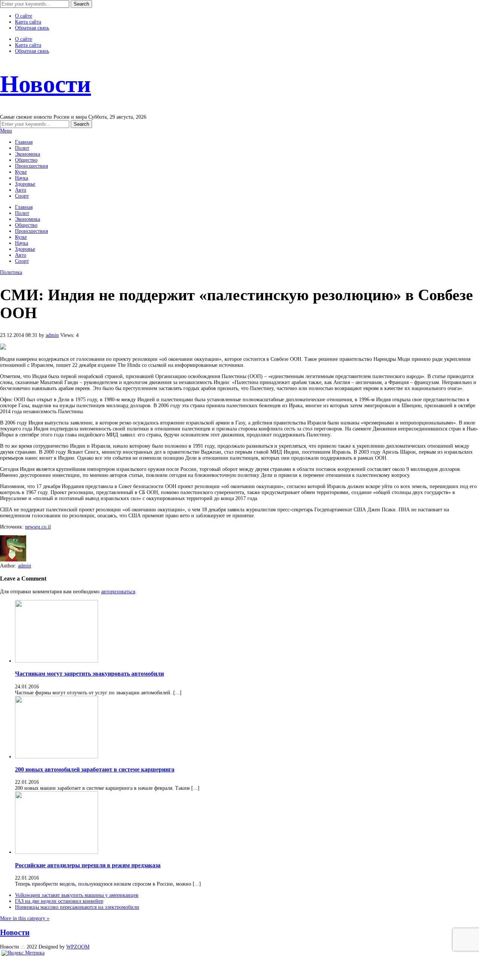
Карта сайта (28, 22)
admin (52, 335)
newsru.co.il (38, 527)
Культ (21, 172)
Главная (24, 142)
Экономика (27, 154)
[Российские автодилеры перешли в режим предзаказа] (56, 852)
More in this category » (24, 918)
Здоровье (25, 184)
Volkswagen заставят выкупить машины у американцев (76, 895)
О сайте (23, 16)
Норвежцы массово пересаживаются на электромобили (77, 907)
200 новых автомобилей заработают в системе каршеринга (94, 769)
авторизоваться (118, 591)
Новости (45, 84)
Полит (22, 148)
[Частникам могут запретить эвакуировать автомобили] (56, 661)
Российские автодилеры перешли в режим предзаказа (88, 865)
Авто (20, 190)
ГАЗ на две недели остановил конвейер (59, 901)
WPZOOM (77, 947)
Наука (21, 178)
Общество (26, 160)
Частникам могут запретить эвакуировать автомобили (89, 673)
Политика (11, 272)
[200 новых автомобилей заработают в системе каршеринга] (56, 756)
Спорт (22, 196)
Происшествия (31, 166)
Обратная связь (32, 28)
